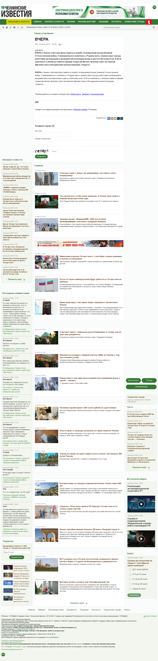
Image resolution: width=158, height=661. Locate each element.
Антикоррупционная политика (11, 642)
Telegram (85, 94)
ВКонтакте (76, 94)
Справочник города (134, 22)
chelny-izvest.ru (77, 644)
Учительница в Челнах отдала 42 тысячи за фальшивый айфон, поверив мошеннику (16, 460)
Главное (37, 22)
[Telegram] (22, 27)
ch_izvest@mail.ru (12, 632)
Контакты (116, 22)
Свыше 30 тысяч (139, 589)
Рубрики (71, 22)
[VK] (3, 27)
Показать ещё (15, 279)
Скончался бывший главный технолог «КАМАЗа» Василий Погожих (14, 497)
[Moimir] (18, 27)
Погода (149, 380)
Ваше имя (38, 131)
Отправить (41, 156)
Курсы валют (133, 380)
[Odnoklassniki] (10, 27)
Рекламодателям (86, 22)
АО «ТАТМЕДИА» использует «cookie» (14, 646)
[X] (118, 118)
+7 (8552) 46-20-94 (21, 629)
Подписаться (16, 557)
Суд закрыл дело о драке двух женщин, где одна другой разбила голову (17, 443)
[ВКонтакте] (108, 118)
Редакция (103, 22)
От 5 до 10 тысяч (139, 574)
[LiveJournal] (121, 118)
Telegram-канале (80, 110)
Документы (72, 610)
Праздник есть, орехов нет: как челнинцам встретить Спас (15, 350)
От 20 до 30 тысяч (140, 584)
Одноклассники (97, 94)
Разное (127, 610)
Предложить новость (19, 22)
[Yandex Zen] (7, 27)
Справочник (112, 610)
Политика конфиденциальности (12, 649)
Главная (31, 610)
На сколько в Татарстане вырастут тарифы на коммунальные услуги (13, 390)
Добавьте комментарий (42, 138)
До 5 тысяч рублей (140, 569)
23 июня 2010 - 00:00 (48, 44)
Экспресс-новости (54, 22)
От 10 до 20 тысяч (140, 579)
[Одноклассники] (112, 118)
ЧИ (36, 44)
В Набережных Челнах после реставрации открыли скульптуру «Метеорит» (16, 331)
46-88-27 (31, 629)
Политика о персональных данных (12, 640)
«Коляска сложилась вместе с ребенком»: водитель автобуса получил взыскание (15, 531)
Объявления (141, 387)
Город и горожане (43, 33)
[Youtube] (14, 27)
